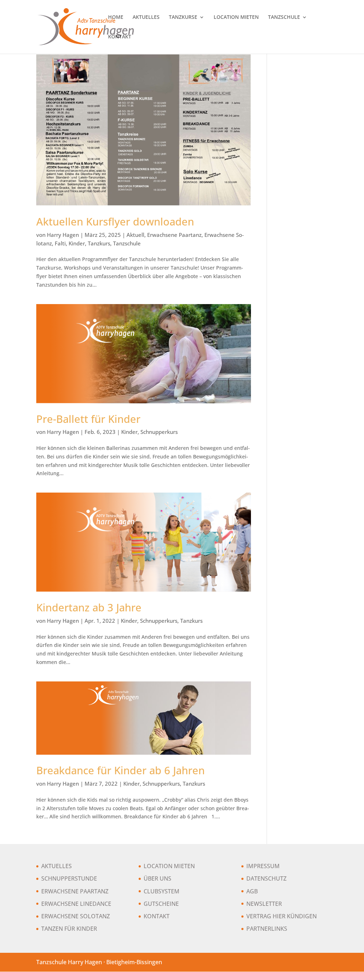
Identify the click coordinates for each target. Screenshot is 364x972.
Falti (60, 243)
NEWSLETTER (264, 904)
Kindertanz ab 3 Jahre (88, 607)
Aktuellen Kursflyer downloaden (115, 221)
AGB (252, 891)
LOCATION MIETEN (236, 17)
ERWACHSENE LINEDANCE (76, 904)
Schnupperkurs (159, 431)
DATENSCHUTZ (266, 878)
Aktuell (135, 234)
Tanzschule (127, 243)
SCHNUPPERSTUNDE (69, 878)
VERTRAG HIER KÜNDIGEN (281, 916)
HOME (115, 17)
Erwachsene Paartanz (174, 234)
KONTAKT (119, 37)
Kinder (77, 243)
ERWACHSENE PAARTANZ (74, 891)
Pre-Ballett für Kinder (88, 419)
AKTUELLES (146, 17)
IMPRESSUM (263, 866)
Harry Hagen (63, 234)
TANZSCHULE (284, 17)
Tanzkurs (99, 243)
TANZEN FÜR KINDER (69, 929)
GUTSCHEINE (161, 904)
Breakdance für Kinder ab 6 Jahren (120, 770)
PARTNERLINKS (266, 929)
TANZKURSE (183, 17)
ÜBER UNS (157, 878)
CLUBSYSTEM (162, 891)
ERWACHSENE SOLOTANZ (75, 916)
